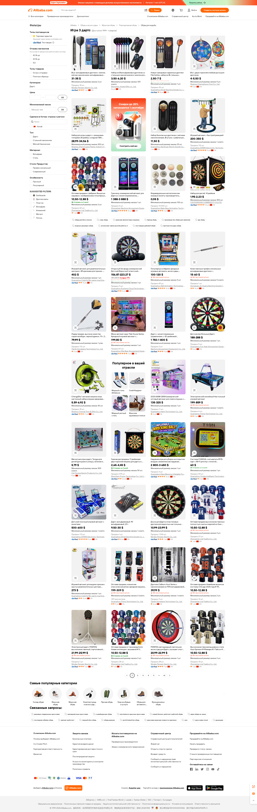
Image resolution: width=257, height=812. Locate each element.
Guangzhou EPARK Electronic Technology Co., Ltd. (207, 148)
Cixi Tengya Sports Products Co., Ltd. (86, 473)
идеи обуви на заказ (198, 714)
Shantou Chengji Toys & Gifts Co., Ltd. (87, 411)
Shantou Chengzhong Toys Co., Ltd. (205, 84)
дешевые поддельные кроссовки (47, 714)
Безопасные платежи (82, 739)
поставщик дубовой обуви (145, 226)
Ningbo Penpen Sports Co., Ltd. (84, 88)
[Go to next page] (169, 675)
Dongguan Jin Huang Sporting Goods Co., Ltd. (207, 286)
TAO (149, 800)
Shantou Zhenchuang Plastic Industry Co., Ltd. (88, 147)
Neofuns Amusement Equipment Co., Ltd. (168, 349)
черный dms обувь (89, 720)
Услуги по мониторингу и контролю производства (88, 763)
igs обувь (201, 220)
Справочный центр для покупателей (166, 739)
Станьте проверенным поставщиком (206, 754)
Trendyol (157, 800)
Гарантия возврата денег (83, 744)
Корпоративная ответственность (47, 749)
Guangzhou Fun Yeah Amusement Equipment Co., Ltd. (207, 346)
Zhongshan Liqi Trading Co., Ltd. (84, 210)
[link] (253, 786)
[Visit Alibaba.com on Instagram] (207, 769)
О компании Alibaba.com (44, 733)
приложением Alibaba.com (172, 788)
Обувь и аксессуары (89, 25)
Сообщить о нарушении (161, 767)
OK (62, 97)
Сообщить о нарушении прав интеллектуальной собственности (166, 760)
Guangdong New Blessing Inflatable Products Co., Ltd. (168, 474)
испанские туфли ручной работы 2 (114, 226)
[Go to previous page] (126, 675)
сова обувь (104, 220)
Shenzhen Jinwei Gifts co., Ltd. (123, 86)
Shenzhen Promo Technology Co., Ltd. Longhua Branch (128, 476)
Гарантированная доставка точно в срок (87, 750)
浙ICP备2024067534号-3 (196, 808)
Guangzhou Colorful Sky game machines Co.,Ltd (88, 280)
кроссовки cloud (201, 720)
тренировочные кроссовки (77, 714)
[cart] (182, 10)
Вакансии (37, 754)
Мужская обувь (108, 25)
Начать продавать (197, 744)
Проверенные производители (125, 742)
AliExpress (90, 800)
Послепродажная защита (83, 756)
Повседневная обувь (128, 25)
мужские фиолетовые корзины (127, 220)
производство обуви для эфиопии (177, 220)
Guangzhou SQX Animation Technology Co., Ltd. (168, 286)
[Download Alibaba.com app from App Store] (195, 788)
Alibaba (73, 25)
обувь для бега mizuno (83, 220)
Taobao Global (139, 800)
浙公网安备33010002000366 (172, 808)
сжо (185, 720)
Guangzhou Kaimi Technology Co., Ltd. (166, 411)
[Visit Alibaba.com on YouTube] (212, 769)
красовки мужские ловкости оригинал (162, 720)
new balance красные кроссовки (132, 714)
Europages (167, 800)
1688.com (101, 800)
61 (164, 675)
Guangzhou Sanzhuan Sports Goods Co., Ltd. (168, 147)
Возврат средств (158, 754)
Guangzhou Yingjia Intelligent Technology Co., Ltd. (207, 476)
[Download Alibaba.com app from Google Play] (214, 788)
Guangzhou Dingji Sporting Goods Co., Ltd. (168, 90)
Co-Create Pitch (40, 744)
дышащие (219, 720)
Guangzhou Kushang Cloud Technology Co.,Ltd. (128, 288)
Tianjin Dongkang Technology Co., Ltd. (87, 349)
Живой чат (155, 744)
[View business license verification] (152, 808)
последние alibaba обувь (43, 720)
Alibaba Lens (47, 788)
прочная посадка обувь (172, 226)
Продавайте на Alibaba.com (201, 739)
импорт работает (67, 720)
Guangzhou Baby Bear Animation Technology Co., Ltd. (168, 208)
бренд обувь (152, 220)
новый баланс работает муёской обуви (167, 714)
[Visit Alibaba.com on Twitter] (202, 769)
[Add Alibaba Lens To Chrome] (73, 788)
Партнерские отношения (201, 759)
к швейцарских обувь (104, 714)
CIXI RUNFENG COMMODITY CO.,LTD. (206, 202)
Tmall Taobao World (115, 800)
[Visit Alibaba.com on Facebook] (191, 769)
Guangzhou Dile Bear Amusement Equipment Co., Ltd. (128, 351)
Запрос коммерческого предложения (128, 747)
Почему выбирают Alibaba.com (46, 739)
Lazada (128, 800)
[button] (146, 10)
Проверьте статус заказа (200, 749)
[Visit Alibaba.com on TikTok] (218, 769)
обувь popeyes (109, 720)
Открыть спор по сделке (161, 749)
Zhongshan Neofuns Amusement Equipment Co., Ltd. (128, 208)
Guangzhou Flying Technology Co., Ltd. (206, 414)
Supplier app (134, 788)
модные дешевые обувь (84, 226)
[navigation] (48, 350)
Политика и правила (81, 769)
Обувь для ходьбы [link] (148, 25)
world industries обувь (131, 720)
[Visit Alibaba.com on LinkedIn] (196, 769)
